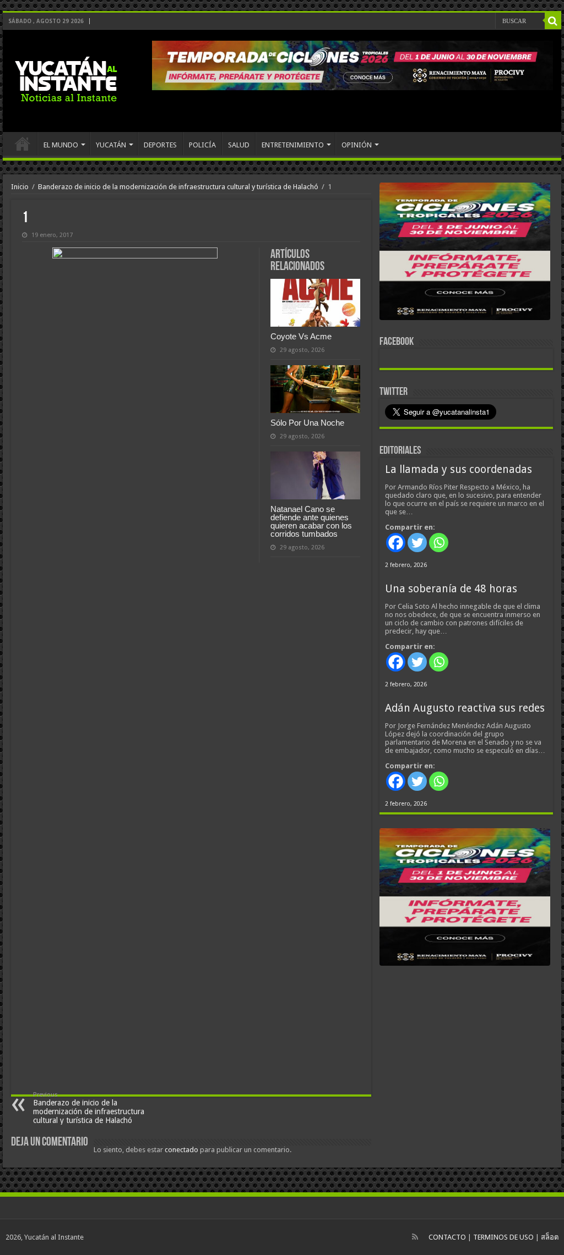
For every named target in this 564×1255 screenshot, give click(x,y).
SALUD (239, 145)
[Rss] (415, 1236)
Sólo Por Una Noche (307, 422)
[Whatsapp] (438, 542)
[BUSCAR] (553, 21)
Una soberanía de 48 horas (451, 588)
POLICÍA (202, 145)
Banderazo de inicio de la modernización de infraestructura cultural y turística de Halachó (178, 187)
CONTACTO (447, 1237)
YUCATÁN (111, 145)
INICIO (22, 143)
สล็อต (549, 1237)
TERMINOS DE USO (503, 1237)
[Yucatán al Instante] (66, 81)
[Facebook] (395, 542)
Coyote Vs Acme (301, 336)
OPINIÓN (356, 145)
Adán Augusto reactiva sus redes (465, 708)
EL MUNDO (61, 145)
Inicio (20, 187)
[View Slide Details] (464, 253)
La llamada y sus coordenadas (458, 469)
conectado (181, 1150)
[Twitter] (417, 542)
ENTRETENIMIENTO (293, 145)
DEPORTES (160, 145)
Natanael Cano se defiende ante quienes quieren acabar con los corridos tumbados (311, 521)
